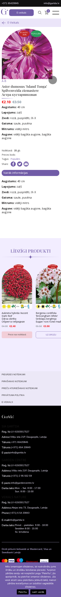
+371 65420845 (10, 3)
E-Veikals (13, 22)
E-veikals (21, 12)
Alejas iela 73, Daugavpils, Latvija (29, 507)
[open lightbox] (30, 57)
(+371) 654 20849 (20, 447)
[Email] (26, 164)
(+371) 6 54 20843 (19, 512)
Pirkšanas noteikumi (14, 381)
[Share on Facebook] (13, 164)
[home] (4, 12)
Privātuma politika (13, 395)
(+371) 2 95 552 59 (21, 475)
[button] (39, 13)
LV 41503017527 (20, 431)
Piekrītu (22, 592)
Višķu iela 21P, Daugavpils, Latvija (28, 436)
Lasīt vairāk (38, 592)
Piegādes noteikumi (13, 374)
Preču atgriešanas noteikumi (20, 388)
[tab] (30, 173)
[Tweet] (19, 164)
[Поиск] (39, 12)
